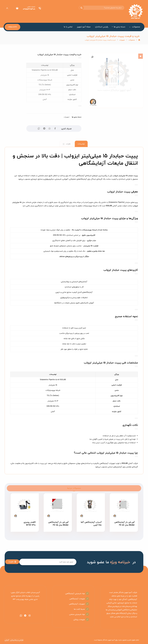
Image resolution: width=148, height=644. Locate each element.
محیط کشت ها (79, 609)
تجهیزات (66, 117)
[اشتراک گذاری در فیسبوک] (55, 128)
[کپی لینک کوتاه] (39, 128)
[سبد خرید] (17, 8)
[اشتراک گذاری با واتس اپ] (49, 128)
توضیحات (81, 144)
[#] (29, 615)
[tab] (81, 144)
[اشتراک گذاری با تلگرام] (44, 128)
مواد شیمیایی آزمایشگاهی (75, 593)
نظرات (67, 144)
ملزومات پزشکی (79, 619)
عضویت (11, 562)
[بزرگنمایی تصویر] (92, 57)
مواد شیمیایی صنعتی (77, 614)
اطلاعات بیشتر (122, 532)
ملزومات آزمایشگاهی (77, 599)
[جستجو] (83, 8)
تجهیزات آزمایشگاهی (77, 604)
